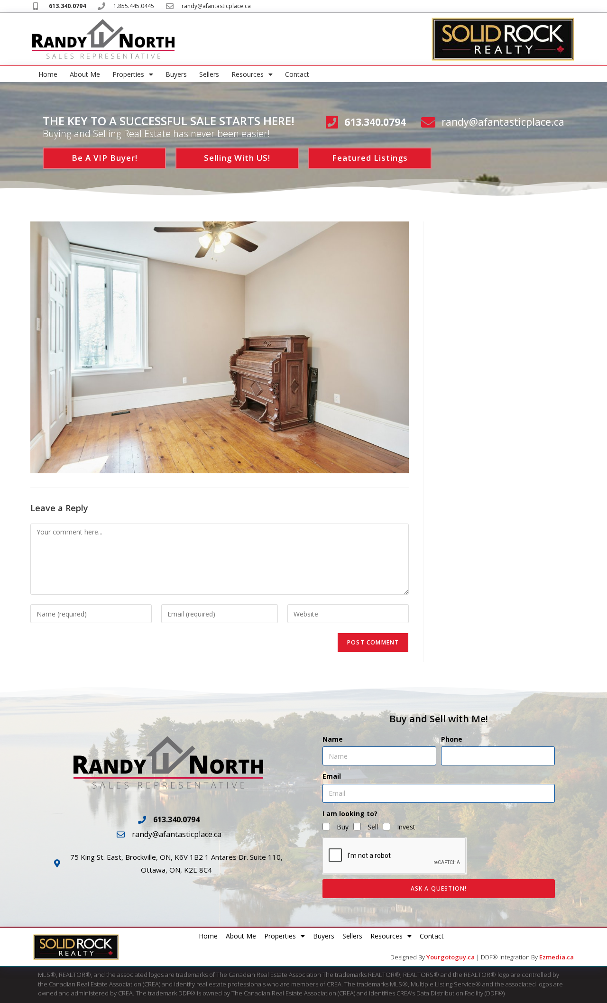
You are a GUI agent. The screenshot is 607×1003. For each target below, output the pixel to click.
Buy (343, 826)
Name (332, 739)
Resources (247, 74)
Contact (297, 74)
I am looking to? (349, 813)
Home (47, 74)
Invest (406, 826)
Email (331, 776)
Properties (128, 74)
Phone (451, 739)
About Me (85, 74)
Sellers (209, 74)
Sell (373, 826)
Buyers (176, 74)
